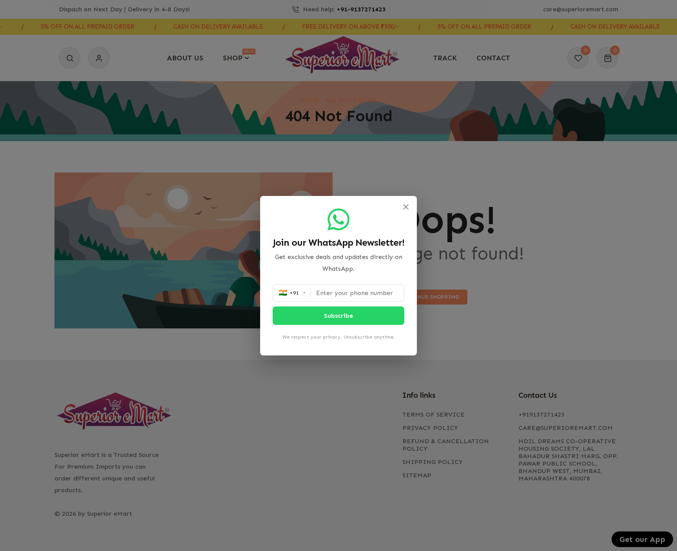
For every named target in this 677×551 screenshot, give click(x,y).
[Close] (406, 207)
